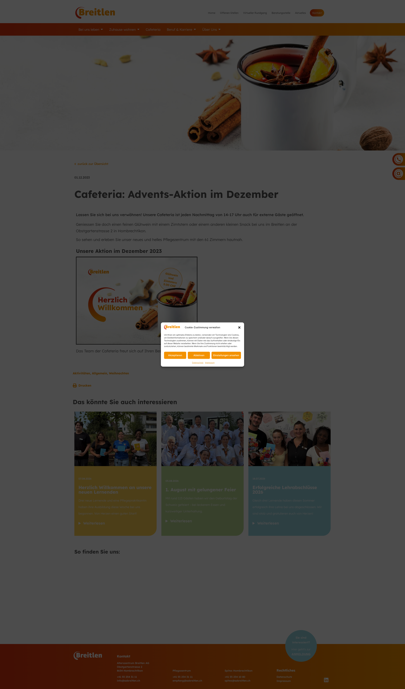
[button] (239, 327)
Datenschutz (197, 362)
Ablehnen (198, 355)
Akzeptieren (175, 355)
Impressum (210, 362)
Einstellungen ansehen (226, 355)
